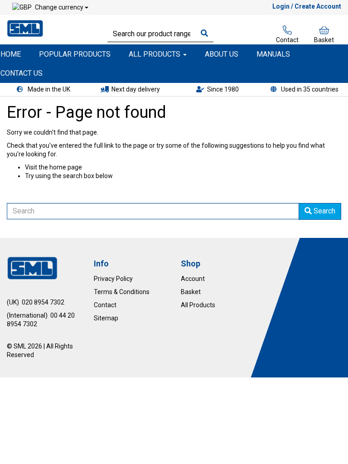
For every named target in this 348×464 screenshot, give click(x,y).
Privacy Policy (113, 278)
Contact (287, 40)
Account (193, 278)
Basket (324, 40)
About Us (221, 54)
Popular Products (75, 54)
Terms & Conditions (122, 291)
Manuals (273, 54)
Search (323, 211)
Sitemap (106, 318)
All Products (155, 54)
